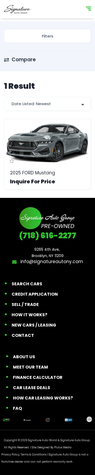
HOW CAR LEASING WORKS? (43, 398)
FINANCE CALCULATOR (38, 377)
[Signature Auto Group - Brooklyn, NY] (17, 9)
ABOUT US (24, 357)
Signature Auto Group (75, 440)
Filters (47, 36)
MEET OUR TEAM (30, 367)
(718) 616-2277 (47, 235)
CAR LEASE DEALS (31, 388)
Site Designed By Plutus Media (52, 447)
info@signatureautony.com (51, 261)
